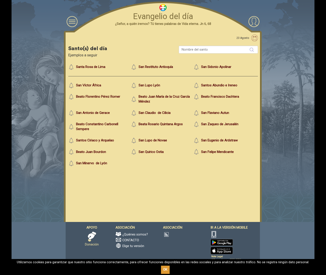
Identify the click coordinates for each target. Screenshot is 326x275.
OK (165, 269)
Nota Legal (217, 256)
